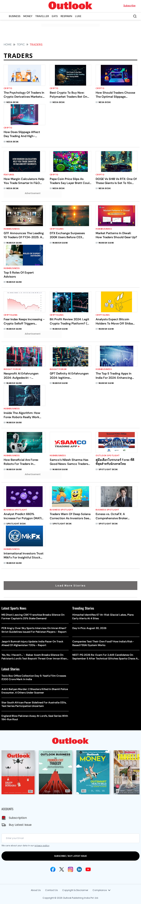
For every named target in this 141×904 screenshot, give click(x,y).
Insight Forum (12, 369)
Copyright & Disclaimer (75, 890)
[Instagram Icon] (70, 869)
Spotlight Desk (108, 469)
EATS (55, 16)
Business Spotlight (15, 509)
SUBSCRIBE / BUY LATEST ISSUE (70, 856)
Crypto (8, 88)
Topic (21, 44)
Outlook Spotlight (108, 455)
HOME (8, 44)
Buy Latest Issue (20, 825)
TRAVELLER (42, 16)
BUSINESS (14, 16)
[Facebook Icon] (53, 869)
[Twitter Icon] (62, 869)
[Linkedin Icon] (79, 869)
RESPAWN (66, 16)
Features (9, 174)
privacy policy (42, 845)
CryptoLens (57, 228)
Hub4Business (12, 228)
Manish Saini (14, 242)
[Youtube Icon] (88, 869)
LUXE (78, 16)
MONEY (27, 16)
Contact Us (51, 890)
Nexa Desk (12, 102)
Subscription (18, 818)
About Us (36, 890)
